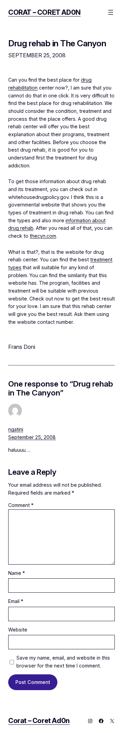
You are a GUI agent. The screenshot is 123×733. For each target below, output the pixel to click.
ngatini (15, 429)
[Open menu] (111, 12)
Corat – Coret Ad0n (44, 12)
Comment (20, 505)
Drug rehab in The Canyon (57, 43)
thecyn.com (43, 236)
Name (16, 573)
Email (15, 601)
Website (17, 629)
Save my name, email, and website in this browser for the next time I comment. (63, 662)
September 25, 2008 (32, 437)
